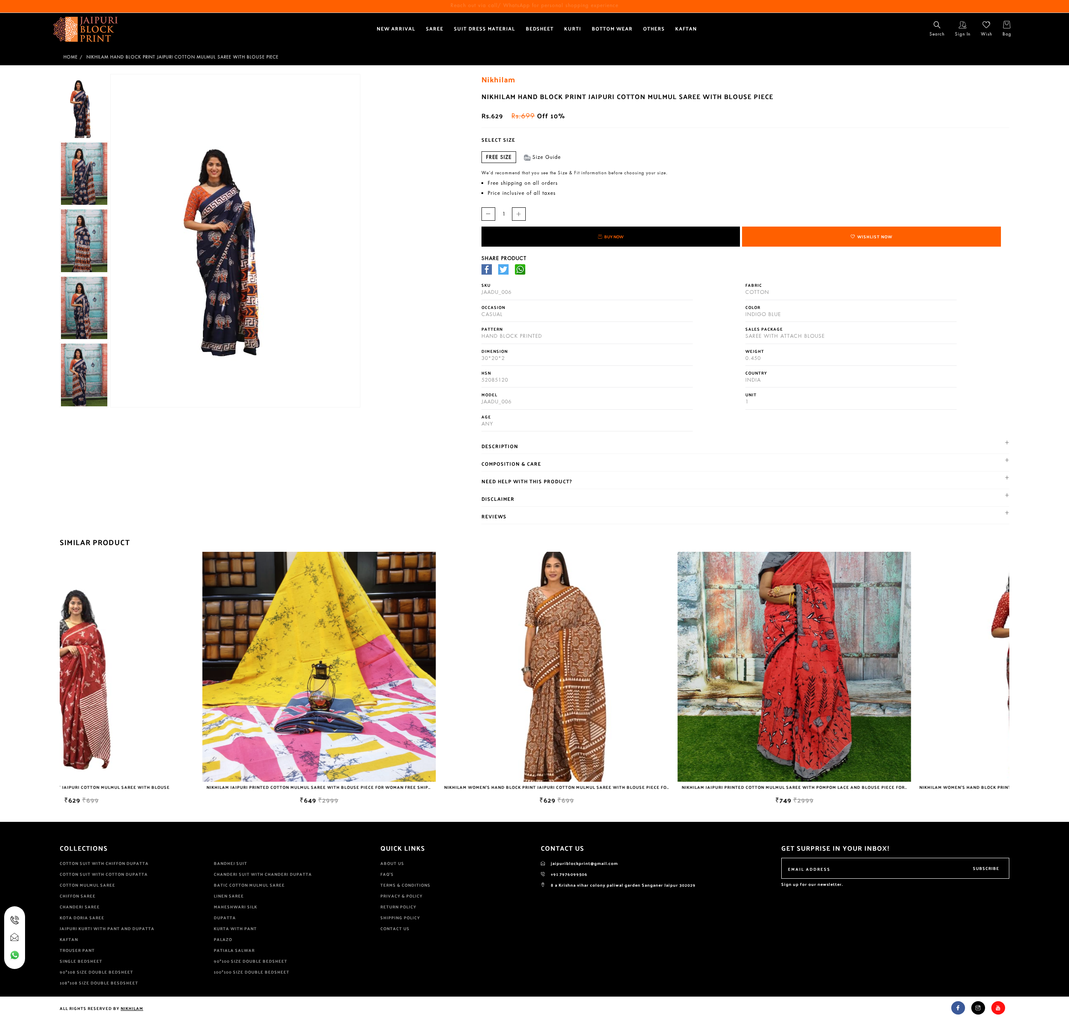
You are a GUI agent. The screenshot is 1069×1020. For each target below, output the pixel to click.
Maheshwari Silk (235, 906)
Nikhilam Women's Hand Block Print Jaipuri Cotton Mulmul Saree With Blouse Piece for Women (426, 787)
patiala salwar (234, 950)
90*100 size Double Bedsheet (250, 961)
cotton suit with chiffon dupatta (104, 863)
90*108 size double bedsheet (96, 972)
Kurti (572, 28)
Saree (434, 28)
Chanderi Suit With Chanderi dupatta (263, 874)
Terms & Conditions (405, 885)
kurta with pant (235, 928)
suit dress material (484, 28)
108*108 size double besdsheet (99, 983)
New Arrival (396, 28)
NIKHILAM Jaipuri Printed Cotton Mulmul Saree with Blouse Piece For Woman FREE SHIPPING (182, 787)
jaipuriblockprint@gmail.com (584, 863)
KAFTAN (686, 28)
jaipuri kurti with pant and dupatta (107, 928)
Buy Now (613, 236)
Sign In (962, 34)
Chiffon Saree (78, 896)
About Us (392, 863)
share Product (504, 258)
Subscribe (986, 868)
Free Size (499, 157)
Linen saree (229, 896)
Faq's (387, 874)
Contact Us (395, 928)
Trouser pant (77, 950)
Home (70, 57)
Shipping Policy (400, 917)
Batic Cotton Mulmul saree (249, 885)
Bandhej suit (230, 863)
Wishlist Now (874, 236)
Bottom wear (612, 28)
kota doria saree (82, 917)
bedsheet (540, 28)
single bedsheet (81, 961)
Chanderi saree (80, 906)
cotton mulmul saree (87, 885)
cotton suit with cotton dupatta (104, 874)
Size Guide (546, 157)
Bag (1007, 34)
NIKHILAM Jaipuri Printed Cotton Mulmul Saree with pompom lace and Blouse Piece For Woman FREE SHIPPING (680, 787)
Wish (986, 34)
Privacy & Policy (401, 896)
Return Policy (398, 906)
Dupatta (225, 917)
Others (654, 28)
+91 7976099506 (569, 874)
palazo (223, 939)
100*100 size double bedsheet (251, 972)
